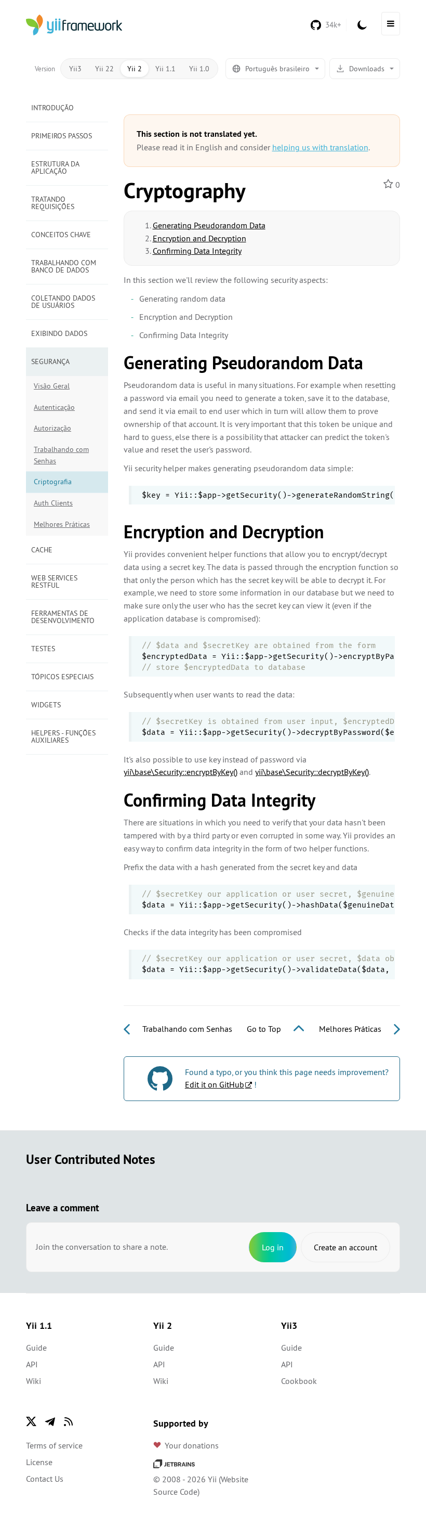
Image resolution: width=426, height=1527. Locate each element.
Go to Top (265, 1029)
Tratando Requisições (52, 203)
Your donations (192, 1445)
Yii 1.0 (199, 68)
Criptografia (53, 481)
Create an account (345, 1247)
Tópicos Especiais (62, 676)
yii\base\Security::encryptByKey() (180, 772)
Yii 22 (104, 68)
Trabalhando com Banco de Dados (63, 266)
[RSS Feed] (68, 1421)
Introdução (52, 107)
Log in (273, 1247)
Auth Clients (53, 503)
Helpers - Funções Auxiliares (63, 736)
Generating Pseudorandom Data (209, 225)
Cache (41, 549)
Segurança (50, 361)
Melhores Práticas (62, 524)
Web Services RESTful (54, 581)
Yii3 (75, 68)
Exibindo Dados (59, 333)
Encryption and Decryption (199, 238)
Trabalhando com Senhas (61, 455)
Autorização (52, 428)
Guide (36, 1347)
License (39, 1462)
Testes (43, 648)
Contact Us (44, 1478)
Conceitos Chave (61, 234)
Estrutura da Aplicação (55, 167)
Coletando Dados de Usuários (63, 301)
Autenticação (54, 407)
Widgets (46, 704)
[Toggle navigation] (390, 23)
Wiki (33, 1381)
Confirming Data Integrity (197, 250)
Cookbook (299, 1381)
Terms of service (54, 1445)
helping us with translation (320, 147)
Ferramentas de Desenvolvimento (63, 617)
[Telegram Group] (50, 1421)
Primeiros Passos (61, 135)
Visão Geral (52, 386)
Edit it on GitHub (214, 1084)
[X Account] (31, 1421)
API (32, 1364)
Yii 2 (134, 68)
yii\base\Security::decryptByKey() (312, 772)
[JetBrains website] (174, 1462)
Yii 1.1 (165, 68)
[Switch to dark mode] (362, 25)
